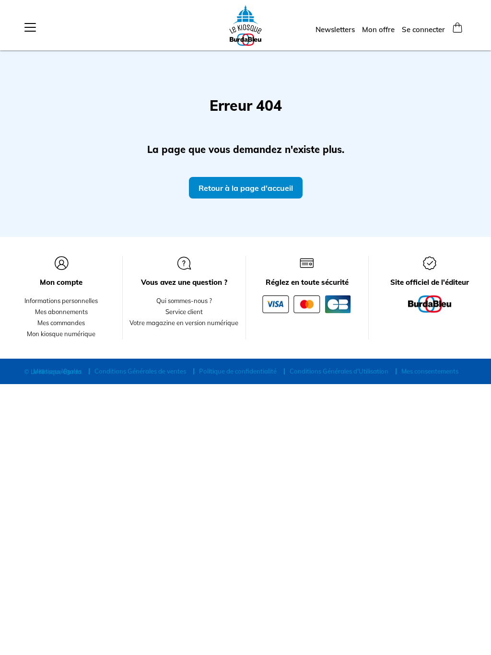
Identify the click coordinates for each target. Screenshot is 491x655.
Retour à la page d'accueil (246, 188)
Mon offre (378, 29)
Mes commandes (61, 323)
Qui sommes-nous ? (184, 300)
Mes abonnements (61, 312)
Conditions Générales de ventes (140, 371)
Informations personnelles (61, 300)
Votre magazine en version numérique (183, 323)
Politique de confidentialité (238, 371)
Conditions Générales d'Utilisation (339, 371)
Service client (184, 312)
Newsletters (335, 29)
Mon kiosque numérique (61, 334)
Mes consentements (429, 371)
